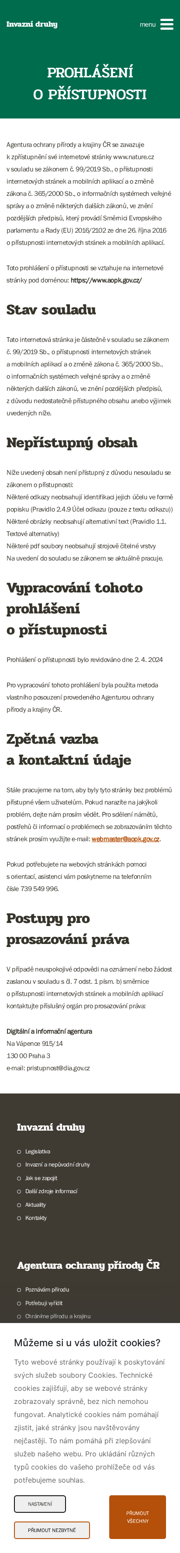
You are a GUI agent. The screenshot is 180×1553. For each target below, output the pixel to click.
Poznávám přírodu (47, 1289)
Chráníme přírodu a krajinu (57, 1316)
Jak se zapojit (41, 1177)
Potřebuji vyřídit (43, 1302)
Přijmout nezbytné (52, 1530)
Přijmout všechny (137, 1517)
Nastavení (40, 1504)
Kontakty (36, 1217)
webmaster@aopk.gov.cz (125, 839)
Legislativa (37, 1151)
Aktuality (35, 1204)
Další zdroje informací (51, 1190)
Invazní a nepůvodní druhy (57, 1164)
